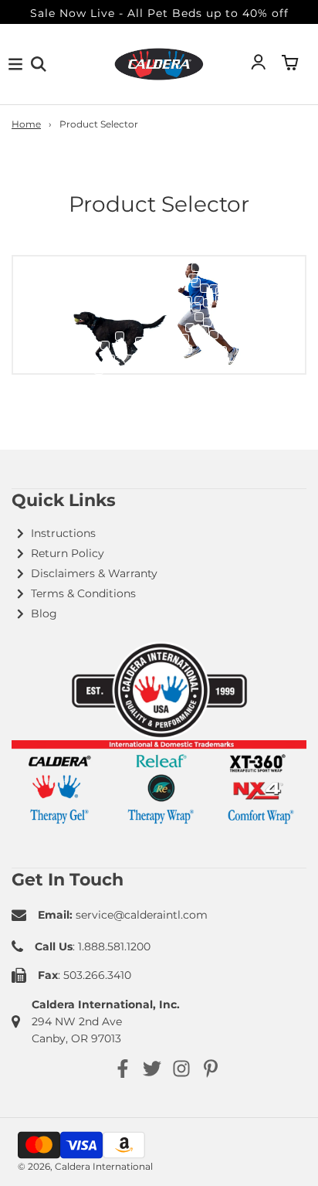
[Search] (38, 64)
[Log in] (258, 64)
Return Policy (67, 553)
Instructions (63, 533)
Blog (44, 613)
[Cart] (290, 64)
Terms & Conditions (83, 593)
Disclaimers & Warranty (94, 573)
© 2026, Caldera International (85, 1166)
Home (26, 124)
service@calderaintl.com (142, 915)
